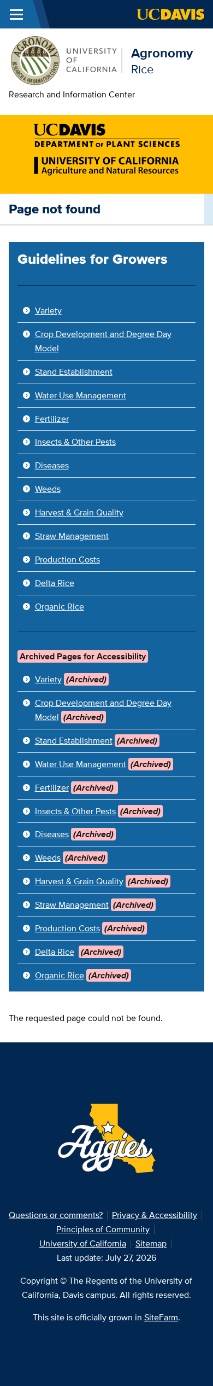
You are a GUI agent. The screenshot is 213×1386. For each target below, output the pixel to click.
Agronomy (162, 52)
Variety (48, 310)
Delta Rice (54, 583)
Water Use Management (80, 395)
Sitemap (151, 1243)
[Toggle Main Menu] (16, 14)
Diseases (52, 465)
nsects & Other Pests (76, 442)
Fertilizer (52, 419)
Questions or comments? (56, 1215)
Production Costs (67, 559)
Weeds (48, 489)
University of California (82, 1243)
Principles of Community (103, 1229)
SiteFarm (161, 1317)
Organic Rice (59, 606)
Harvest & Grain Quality (79, 512)
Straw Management (72, 536)
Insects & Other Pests (75, 811)
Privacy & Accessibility (154, 1215)
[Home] (65, 59)
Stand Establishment (74, 372)
